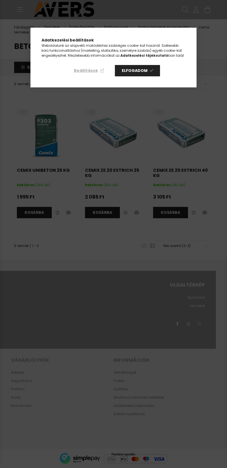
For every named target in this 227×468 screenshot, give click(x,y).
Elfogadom (135, 70)
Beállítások (86, 70)
